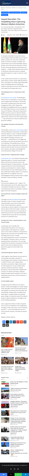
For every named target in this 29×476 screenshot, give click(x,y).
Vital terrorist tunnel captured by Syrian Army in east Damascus (21, 349)
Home (3, 7)
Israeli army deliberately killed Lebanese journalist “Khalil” (20, 368)
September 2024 (7, 158)
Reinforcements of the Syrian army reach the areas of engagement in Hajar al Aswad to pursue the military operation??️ (18, 430)
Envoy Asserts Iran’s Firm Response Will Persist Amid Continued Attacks (17, 396)
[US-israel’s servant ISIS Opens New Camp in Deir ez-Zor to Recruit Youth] (7, 360)
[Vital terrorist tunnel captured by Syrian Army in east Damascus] (21, 341)
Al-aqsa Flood (5, 12)
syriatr (3, 35)
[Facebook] (3, 321)
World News (8, 7)
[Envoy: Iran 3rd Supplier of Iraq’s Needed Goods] (5, 384)
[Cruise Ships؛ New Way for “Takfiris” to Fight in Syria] (5, 438)
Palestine (20, 7)
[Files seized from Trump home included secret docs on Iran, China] (5, 413)
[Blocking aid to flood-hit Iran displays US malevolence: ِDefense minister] (5, 444)
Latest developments (14, 12)
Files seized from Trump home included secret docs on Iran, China (18, 412)
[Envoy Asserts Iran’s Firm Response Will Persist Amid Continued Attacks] (5, 396)
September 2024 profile (9, 97)
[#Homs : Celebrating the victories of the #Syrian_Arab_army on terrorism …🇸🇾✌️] (5, 451)
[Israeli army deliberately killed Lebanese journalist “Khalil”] (21, 360)
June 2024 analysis (19, 130)
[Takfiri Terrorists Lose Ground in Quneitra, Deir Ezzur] (5, 390)
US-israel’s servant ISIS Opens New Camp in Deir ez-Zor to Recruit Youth (7, 368)
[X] (7, 321)
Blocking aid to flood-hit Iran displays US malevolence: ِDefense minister (18, 444)
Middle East (14, 7)
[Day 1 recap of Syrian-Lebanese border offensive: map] (7, 342)
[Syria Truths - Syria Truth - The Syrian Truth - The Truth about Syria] (6, 3)
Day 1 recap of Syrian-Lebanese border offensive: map (7, 351)
